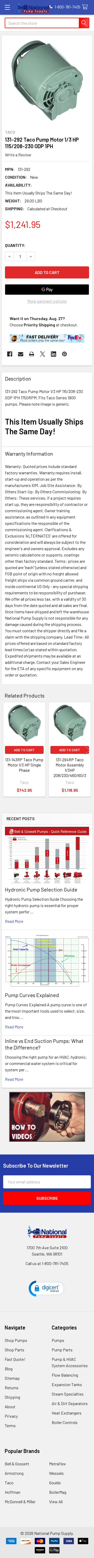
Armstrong (14, 1473)
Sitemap (12, 1378)
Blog (9, 1368)
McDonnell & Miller (20, 1501)
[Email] (20, 354)
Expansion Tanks (67, 1384)
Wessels (56, 1473)
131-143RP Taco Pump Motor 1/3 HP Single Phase (24, 765)
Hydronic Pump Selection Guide (41, 889)
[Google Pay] (47, 289)
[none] (47, 80)
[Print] (31, 354)
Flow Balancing (65, 1374)
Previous (7, 750)
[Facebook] (9, 354)
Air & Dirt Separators (70, 1403)
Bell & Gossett (17, 1463)
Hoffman (12, 1492)
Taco (9, 1482)
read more (14, 921)
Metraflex (57, 1463)
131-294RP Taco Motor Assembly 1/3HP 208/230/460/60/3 (70, 767)
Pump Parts (62, 1349)
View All (56, 1501)
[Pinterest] (64, 354)
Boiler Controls (65, 1422)
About (10, 1406)
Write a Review (18, 154)
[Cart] (86, 7)
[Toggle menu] (7, 7)
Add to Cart (24, 750)
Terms (10, 1425)
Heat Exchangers (66, 1412)
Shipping (12, 1397)
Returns (12, 1387)
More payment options (47, 300)
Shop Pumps (16, 1340)
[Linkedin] (53, 354)
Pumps (58, 1340)
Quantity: (15, 245)
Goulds (55, 1482)
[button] (47, 1117)
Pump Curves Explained (32, 995)
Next (87, 750)
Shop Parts (14, 1349)
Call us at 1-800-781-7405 (47, 1263)
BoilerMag (57, 1492)
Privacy (11, 1415)
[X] (42, 354)
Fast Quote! (15, 1359)
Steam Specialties (68, 1393)
